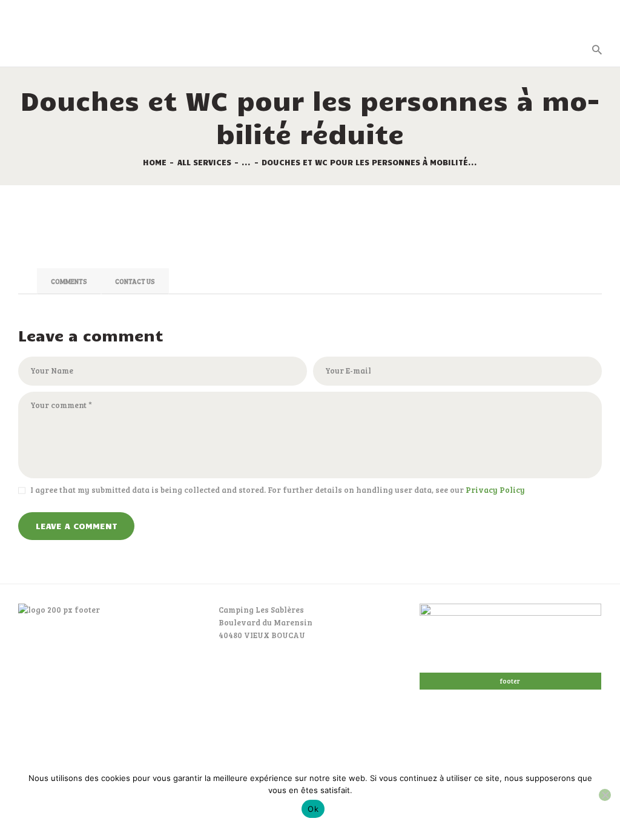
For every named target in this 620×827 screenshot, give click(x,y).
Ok (313, 809)
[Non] (605, 795)
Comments (69, 281)
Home (155, 162)
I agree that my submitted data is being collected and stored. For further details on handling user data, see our (277, 489)
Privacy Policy (495, 489)
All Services (204, 162)
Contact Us (135, 281)
